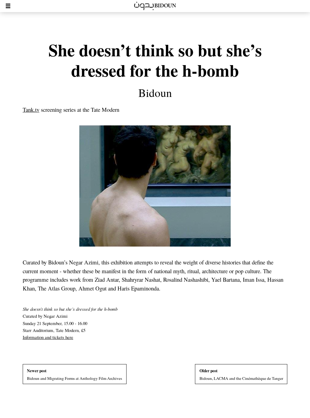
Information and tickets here (48, 337)
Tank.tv (31, 109)
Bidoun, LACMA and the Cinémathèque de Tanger (241, 374)
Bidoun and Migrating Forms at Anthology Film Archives (74, 374)
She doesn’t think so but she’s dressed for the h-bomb (155, 59)
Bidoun (155, 92)
